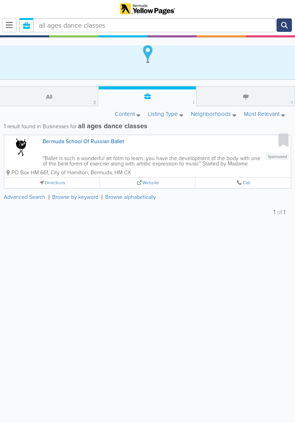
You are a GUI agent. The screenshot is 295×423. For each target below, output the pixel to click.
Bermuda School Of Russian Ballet (83, 141)
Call (246, 182)
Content (125, 114)
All (71, 99)
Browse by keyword (75, 197)
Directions (55, 182)
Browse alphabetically (130, 197)
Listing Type (163, 114)
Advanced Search (24, 197)
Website (151, 182)
